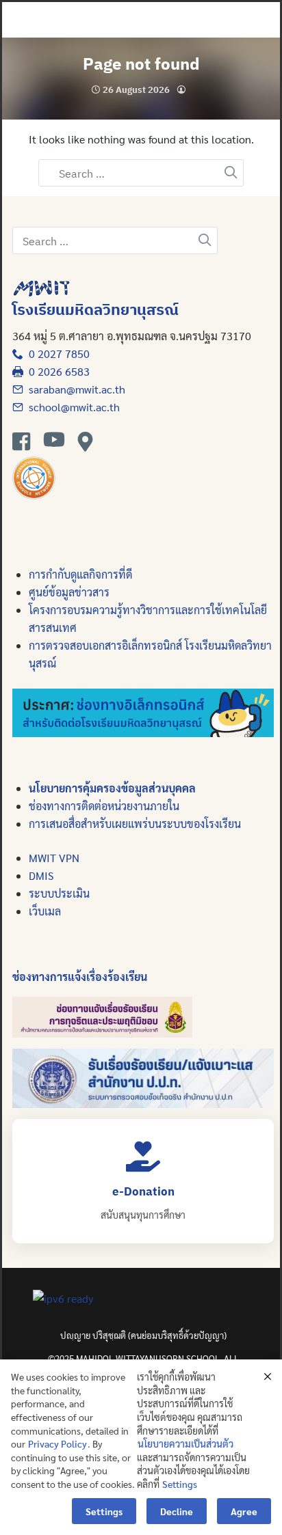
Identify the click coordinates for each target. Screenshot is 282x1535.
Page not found (141, 63)
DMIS (41, 875)
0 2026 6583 (56, 371)
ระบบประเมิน (59, 893)
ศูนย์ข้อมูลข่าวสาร (69, 592)
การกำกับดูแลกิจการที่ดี (80, 574)
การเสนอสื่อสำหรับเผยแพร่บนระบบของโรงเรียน (135, 823)
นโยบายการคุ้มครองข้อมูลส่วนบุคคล (112, 788)
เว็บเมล (45, 911)
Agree (244, 1511)
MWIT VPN (54, 858)
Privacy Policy (57, 1443)
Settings (179, 1484)
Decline (176, 1511)
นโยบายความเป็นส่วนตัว (185, 1443)
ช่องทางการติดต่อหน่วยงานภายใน (104, 806)
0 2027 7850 (56, 353)
